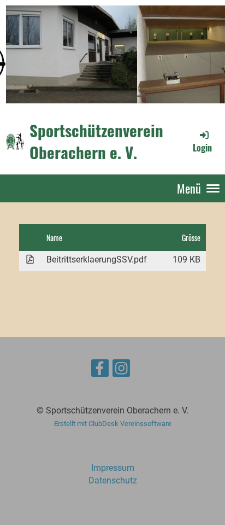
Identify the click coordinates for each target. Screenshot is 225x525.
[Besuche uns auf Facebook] (100, 370)
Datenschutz (112, 480)
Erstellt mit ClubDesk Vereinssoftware (112, 423)
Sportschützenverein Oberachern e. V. (96, 141)
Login (202, 147)
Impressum (112, 468)
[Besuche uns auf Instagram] (121, 370)
